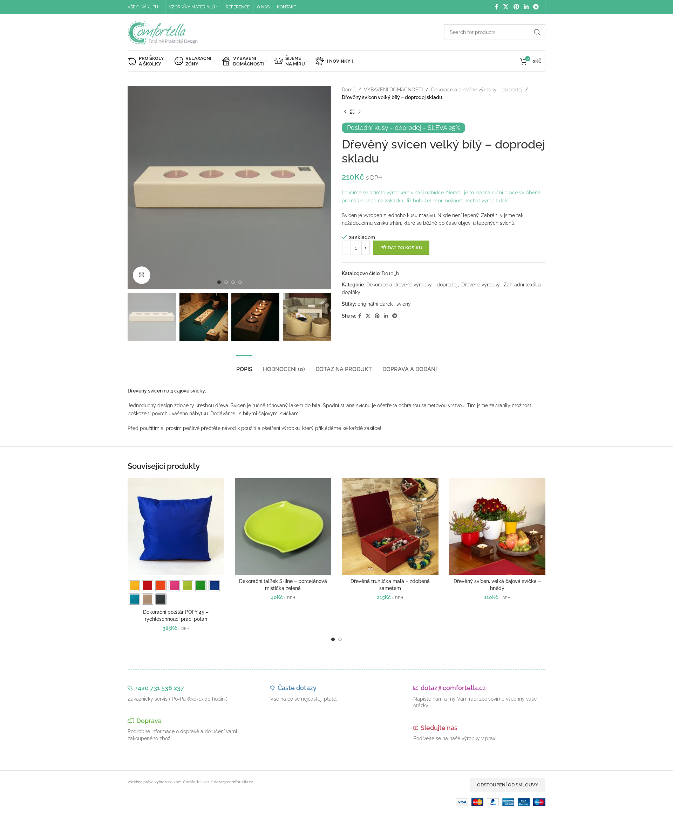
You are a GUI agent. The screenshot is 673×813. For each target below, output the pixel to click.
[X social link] (506, 6)
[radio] (134, 586)
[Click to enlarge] (141, 275)
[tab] (244, 365)
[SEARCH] (537, 32)
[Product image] (176, 526)
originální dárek (375, 304)
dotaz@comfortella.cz (453, 688)
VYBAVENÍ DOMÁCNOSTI (393, 89)
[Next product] (359, 112)
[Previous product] (345, 112)
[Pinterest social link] (516, 6)
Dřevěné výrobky (480, 284)
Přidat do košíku (401, 247)
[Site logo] (163, 32)
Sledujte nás (439, 727)
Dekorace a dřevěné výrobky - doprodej (476, 89)
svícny (403, 304)
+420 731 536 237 (159, 688)
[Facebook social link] (496, 6)
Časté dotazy (297, 688)
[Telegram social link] (536, 6)
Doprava (149, 720)
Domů (348, 89)
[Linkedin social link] (526, 6)
